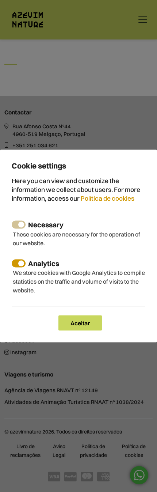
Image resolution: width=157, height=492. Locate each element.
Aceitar (80, 322)
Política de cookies (107, 198)
